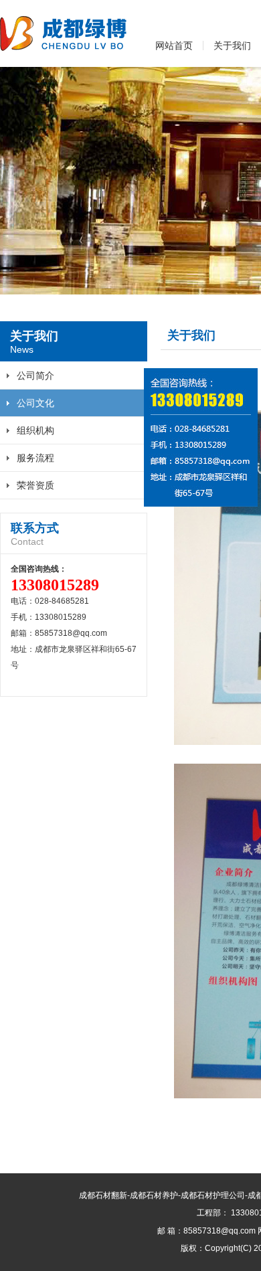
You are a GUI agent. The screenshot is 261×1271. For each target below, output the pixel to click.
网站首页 (174, 45)
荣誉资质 (35, 485)
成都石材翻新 (103, 1195)
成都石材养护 (154, 1195)
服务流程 (35, 457)
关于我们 (232, 45)
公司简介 (35, 375)
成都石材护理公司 (213, 1195)
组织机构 (35, 430)
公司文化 (35, 403)
